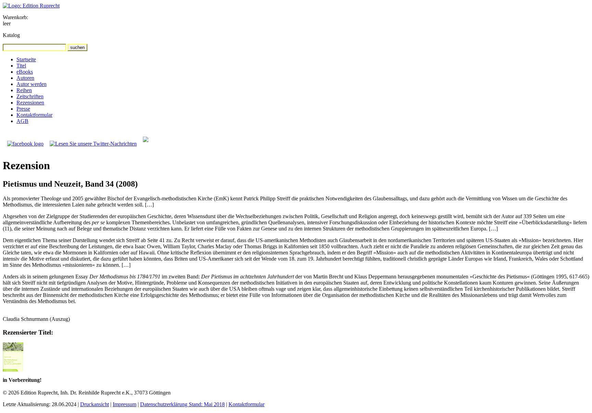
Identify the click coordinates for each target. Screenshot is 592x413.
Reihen (24, 90)
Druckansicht (94, 404)
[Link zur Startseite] (31, 6)
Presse (23, 109)
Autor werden (31, 84)
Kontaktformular (34, 115)
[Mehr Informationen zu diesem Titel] (13, 370)
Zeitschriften (30, 96)
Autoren (25, 78)
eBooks (24, 72)
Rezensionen (30, 102)
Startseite (26, 59)
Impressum (124, 404)
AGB (22, 121)
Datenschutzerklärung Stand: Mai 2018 (182, 404)
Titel (21, 65)
